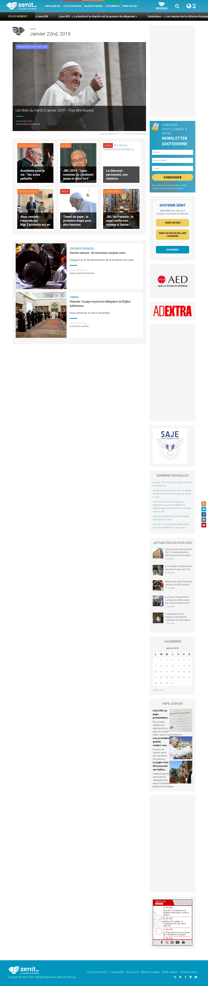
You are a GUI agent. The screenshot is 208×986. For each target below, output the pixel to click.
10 (172, 666)
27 (189, 677)
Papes (108, 145)
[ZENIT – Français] (25, 6)
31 (172, 683)
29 (161, 683)
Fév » (161, 690)
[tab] (163, 902)
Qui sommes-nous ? (97, 972)
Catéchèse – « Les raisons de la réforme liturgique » (142, 16)
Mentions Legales (150, 972)
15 (161, 671)
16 (167, 671)
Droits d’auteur (169, 972)
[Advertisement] (172, 71)
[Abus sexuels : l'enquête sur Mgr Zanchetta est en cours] (35, 208)
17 (172, 671)
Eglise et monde (93, 6)
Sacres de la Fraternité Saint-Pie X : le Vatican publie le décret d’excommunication (178, 552)
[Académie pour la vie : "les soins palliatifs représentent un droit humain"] (35, 162)
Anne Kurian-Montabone (28, 124)
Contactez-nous (188, 972)
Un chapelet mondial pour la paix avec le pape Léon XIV (178, 567)
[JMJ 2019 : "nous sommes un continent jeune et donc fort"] (78, 162)
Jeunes (66, 145)
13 (189, 666)
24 (172, 677)
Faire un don (130, 6)
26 (184, 677)
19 (184, 671)
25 (178, 677)
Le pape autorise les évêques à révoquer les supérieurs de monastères (177, 617)
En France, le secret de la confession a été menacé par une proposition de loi (177, 600)
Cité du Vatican (72, 6)
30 (167, 683)
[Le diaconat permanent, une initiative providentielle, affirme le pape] (121, 162)
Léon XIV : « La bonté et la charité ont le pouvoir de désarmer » (61, 16)
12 (184, 666)
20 (189, 671)
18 (178, 671)
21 (155, 677)
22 (161, 677)
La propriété (117, 972)
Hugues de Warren (79, 326)
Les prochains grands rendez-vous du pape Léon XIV (161, 745)
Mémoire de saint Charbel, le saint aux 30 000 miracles (178, 583)
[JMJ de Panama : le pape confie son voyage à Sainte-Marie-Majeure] (121, 208)
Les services (132, 972)
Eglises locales (28, 145)
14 (155, 671)
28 (155, 683)
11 (178, 666)
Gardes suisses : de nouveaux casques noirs (97, 253)
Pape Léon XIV (52, 6)
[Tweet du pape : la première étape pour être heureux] (78, 208)
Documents (113, 6)
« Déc (155, 690)
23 (167, 677)
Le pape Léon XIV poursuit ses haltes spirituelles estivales (161, 769)
